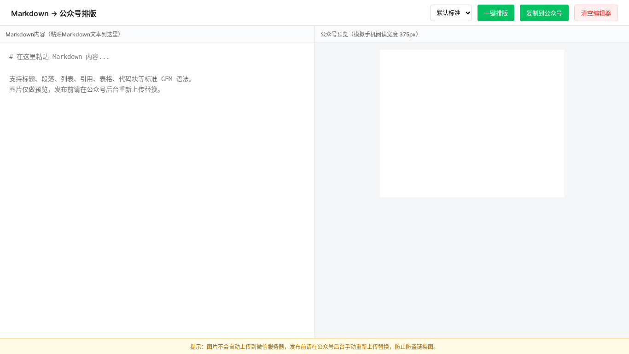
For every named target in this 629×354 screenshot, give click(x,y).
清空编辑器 (596, 13)
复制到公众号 (544, 13)
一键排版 (496, 13)
